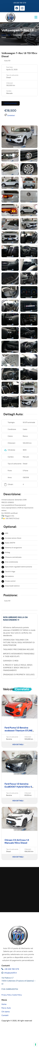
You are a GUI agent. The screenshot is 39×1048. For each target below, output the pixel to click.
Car (9, 35)
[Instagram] (22, 8)
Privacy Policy (7, 995)
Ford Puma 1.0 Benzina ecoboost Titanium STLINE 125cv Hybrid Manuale (18, 730)
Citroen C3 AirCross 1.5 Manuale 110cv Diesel (17, 841)
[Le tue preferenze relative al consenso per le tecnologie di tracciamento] (35, 1044)
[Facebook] (16, 8)
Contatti (5, 1015)
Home (4, 35)
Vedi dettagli (17, 744)
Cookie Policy (17, 995)
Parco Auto (6, 1008)
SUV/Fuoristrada (10, 103)
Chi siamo (6, 1011)
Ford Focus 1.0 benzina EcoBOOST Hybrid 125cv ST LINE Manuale (19, 786)
